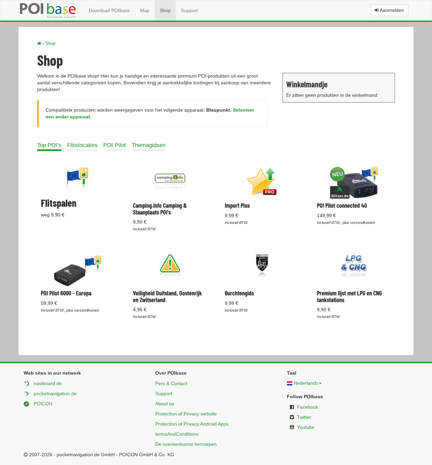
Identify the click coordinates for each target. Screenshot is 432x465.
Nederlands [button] (306, 383)
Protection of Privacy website (186, 413)
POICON (43, 403)
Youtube (306, 427)
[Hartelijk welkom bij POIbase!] (39, 43)
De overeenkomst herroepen (186, 444)
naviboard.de (48, 383)
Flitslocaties (82, 145)
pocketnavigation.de (55, 393)
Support (189, 10)
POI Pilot (114, 145)
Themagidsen (148, 145)
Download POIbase (109, 10)
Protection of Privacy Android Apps (191, 424)
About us (164, 403)
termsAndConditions (176, 434)
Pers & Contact (171, 383)
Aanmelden (391, 10)
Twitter (304, 417)
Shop (165, 10)
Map (145, 10)
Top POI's (49, 145)
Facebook (307, 407)
